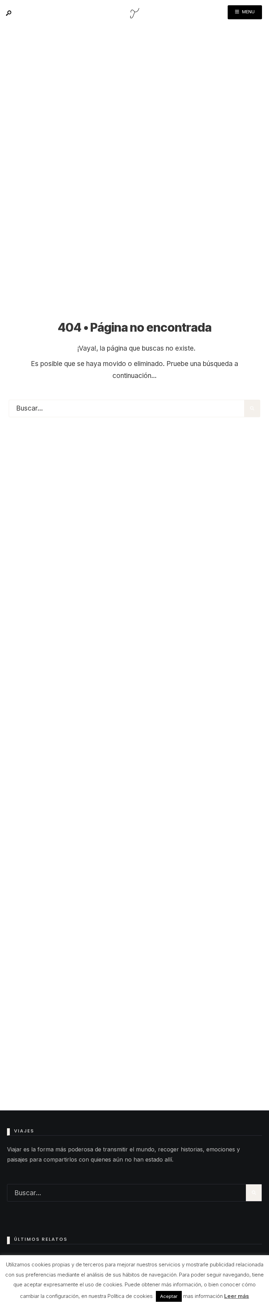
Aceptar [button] (169, 1296)
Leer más (236, 1296)
